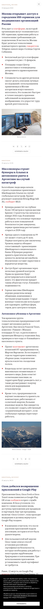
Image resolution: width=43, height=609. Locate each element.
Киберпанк (6, 4)
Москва (14, 4)
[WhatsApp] (29, 146)
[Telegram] (25, 146)
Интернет (15, 477)
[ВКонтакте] (13, 146)
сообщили (15, 500)
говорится (32, 46)
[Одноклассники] (17, 146)
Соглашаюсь (21, 604)
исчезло (6, 574)
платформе (19, 29)
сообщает (10, 202)
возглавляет (19, 347)
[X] (21, 146)
